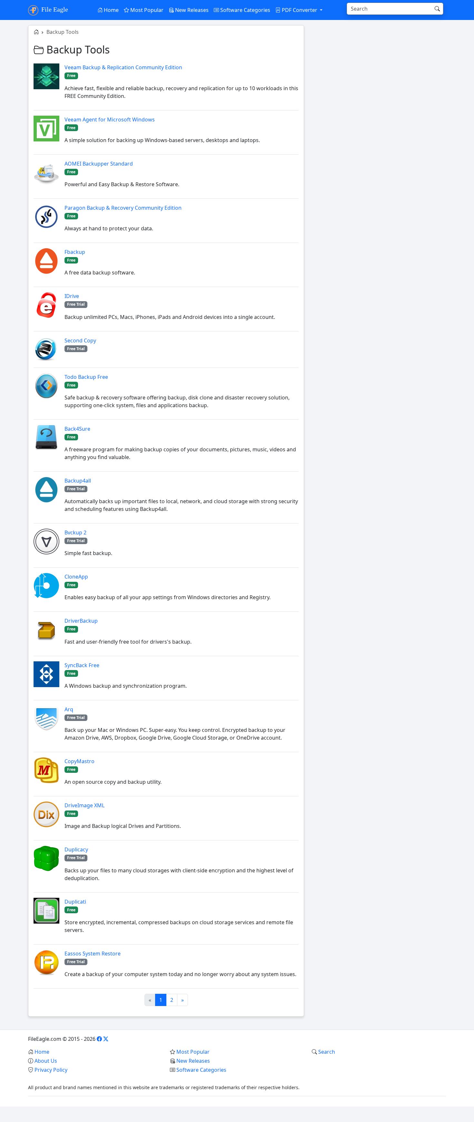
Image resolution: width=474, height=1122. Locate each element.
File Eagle (54, 9)
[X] (105, 1038)
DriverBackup (81, 620)
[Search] (437, 9)
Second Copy (80, 340)
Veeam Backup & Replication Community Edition (123, 67)
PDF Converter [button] (300, 10)
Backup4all (77, 480)
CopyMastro (79, 761)
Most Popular (146, 10)
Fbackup (74, 251)
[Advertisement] (379, 70)
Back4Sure (77, 428)
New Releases (191, 10)
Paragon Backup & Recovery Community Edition (123, 207)
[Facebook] (99, 1038)
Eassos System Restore (92, 953)
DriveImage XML (84, 805)
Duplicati (75, 901)
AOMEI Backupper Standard (98, 163)
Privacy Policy (51, 1069)
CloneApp (76, 576)
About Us (46, 1060)
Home (111, 10)
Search (326, 1051)
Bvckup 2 (75, 532)
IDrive (71, 296)
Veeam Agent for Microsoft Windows (109, 119)
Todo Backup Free (86, 376)
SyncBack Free (81, 665)
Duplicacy (76, 849)
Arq (68, 709)
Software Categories (244, 10)
